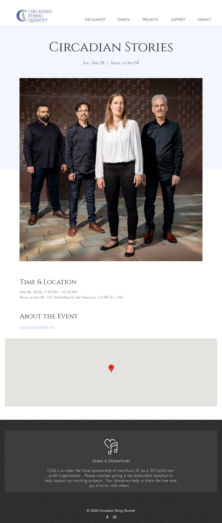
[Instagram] (115, 517)
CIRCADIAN (40, 11)
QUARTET (38, 20)
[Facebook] (107, 517)
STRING (35, 15)
